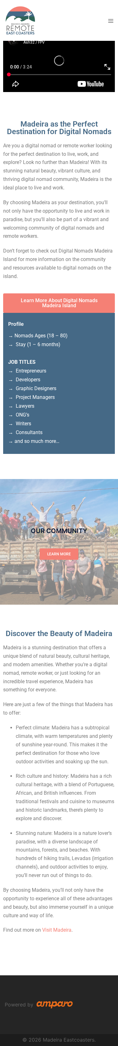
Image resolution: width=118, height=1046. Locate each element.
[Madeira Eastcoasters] (20, 20)
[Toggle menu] (110, 20)
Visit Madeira (56, 930)
